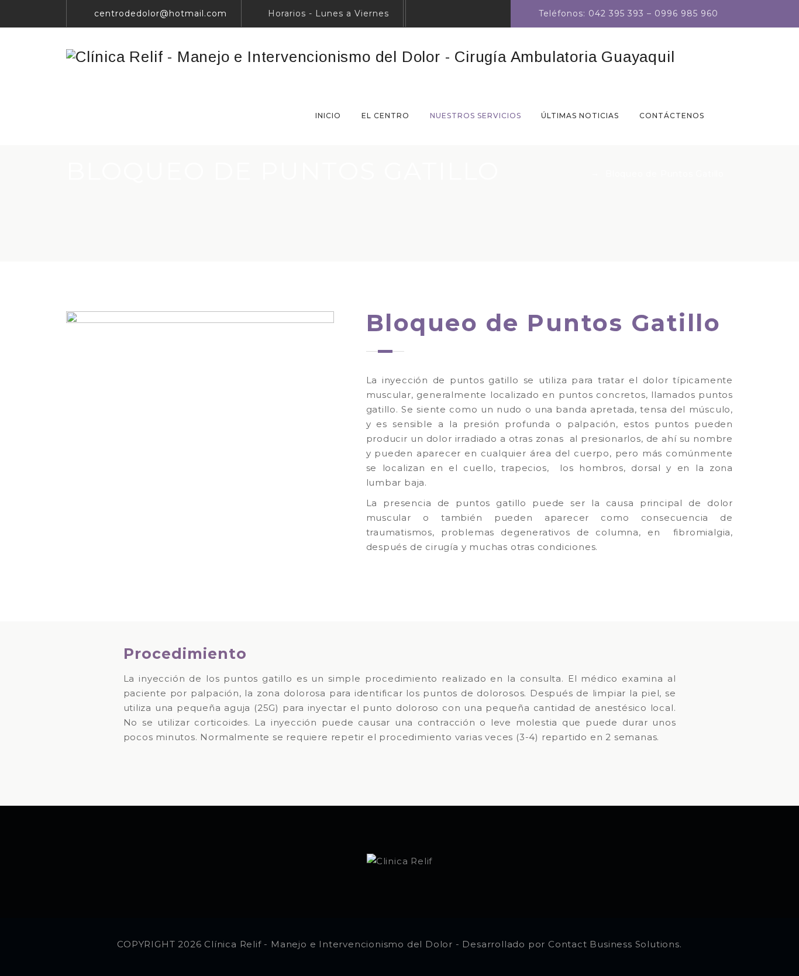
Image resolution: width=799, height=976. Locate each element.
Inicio (328, 115)
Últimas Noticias (580, 115)
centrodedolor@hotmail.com (160, 13)
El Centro (385, 115)
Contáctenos (671, 115)
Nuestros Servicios (475, 115)
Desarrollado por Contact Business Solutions (570, 944)
